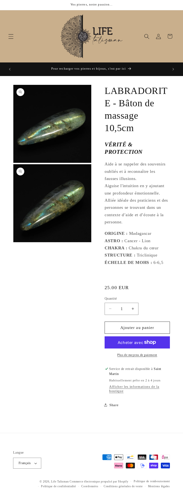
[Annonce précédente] (10, 69)
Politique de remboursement (152, 481)
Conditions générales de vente (123, 486)
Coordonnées (89, 486)
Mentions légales (159, 486)
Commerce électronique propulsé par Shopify (99, 481)
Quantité (111, 298)
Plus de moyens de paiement (137, 355)
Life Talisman (60, 481)
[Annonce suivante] (173, 69)
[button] (11, 36)
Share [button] (113, 405)
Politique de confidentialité (58, 486)
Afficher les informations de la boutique (134, 388)
